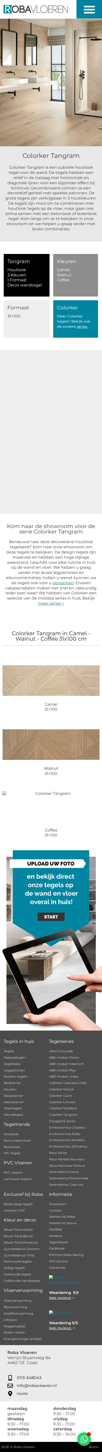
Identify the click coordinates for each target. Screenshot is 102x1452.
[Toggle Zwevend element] (84, 1439)
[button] (89, 9)
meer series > (51, 603)
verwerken (63, 583)
